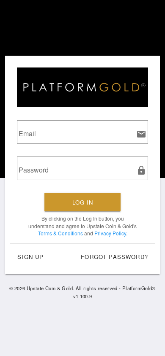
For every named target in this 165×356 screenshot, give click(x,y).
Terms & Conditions (60, 233)
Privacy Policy (110, 233)
